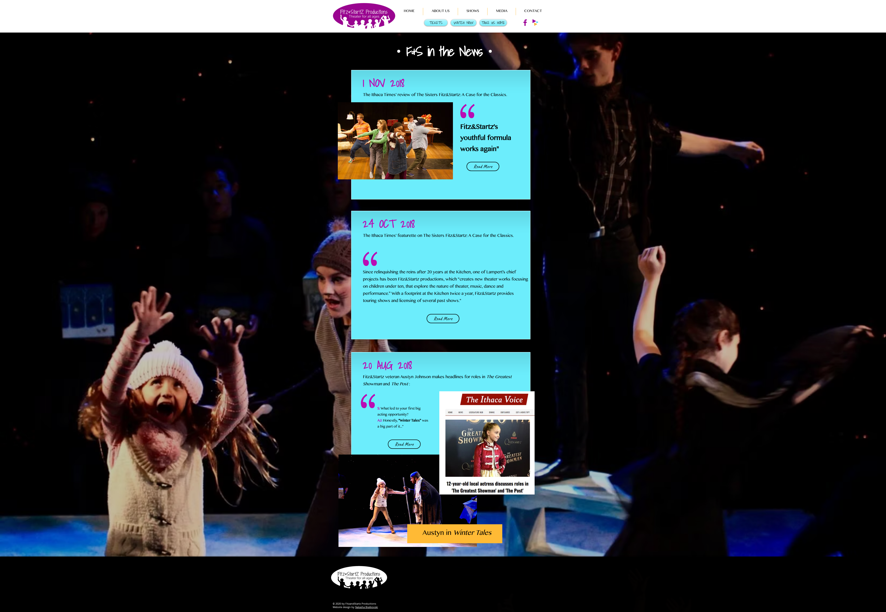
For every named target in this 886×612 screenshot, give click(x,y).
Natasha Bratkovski (366, 607)
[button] (440, 11)
